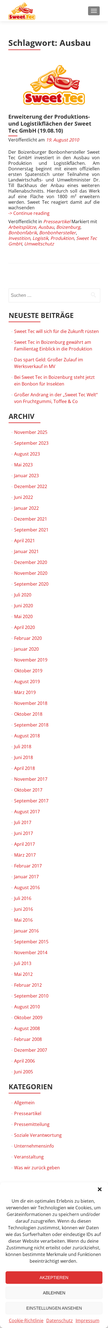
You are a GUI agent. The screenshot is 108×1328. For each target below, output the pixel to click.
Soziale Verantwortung (38, 1135)
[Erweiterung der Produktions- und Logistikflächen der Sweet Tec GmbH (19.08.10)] (54, 85)
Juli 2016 (22, 898)
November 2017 (30, 779)
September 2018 (31, 725)
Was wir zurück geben (37, 1168)
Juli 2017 (22, 822)
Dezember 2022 (30, 486)
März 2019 (25, 692)
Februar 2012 (28, 985)
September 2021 (31, 530)
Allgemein (24, 1103)
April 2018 (24, 768)
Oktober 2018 (28, 714)
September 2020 (31, 584)
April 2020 (24, 627)
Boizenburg (68, 227)
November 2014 (30, 952)
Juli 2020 (22, 595)
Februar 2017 (28, 866)
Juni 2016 (23, 909)
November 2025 (30, 432)
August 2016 (27, 887)
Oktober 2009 (28, 1017)
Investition (19, 238)
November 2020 (30, 573)
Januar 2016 (26, 931)
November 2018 (30, 703)
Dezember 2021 (30, 519)
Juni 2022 (23, 497)
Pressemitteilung (32, 1124)
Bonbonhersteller (57, 233)
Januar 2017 (26, 877)
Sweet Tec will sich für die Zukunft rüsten (56, 331)
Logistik (40, 238)
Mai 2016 (23, 920)
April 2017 (24, 844)
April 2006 (24, 1061)
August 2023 (27, 454)
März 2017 (25, 855)
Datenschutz (59, 1320)
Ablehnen (54, 1292)
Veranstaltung (29, 1157)
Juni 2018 (23, 757)
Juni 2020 (23, 606)
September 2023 (31, 443)
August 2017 (27, 812)
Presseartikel (56, 221)
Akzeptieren (54, 1277)
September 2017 (31, 801)
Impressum (87, 1320)
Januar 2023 (26, 475)
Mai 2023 (23, 465)
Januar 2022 (26, 508)
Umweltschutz (39, 244)
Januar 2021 (26, 551)
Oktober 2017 (28, 790)
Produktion (62, 238)
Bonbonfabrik (22, 233)
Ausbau (46, 227)
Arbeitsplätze (22, 227)
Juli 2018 (22, 746)
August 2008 (27, 1028)
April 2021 (24, 541)
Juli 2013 (22, 963)
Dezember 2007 (30, 1050)
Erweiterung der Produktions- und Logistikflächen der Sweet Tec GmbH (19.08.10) (49, 123)
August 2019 (27, 681)
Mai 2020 (23, 616)
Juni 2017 (23, 833)
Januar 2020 (26, 649)
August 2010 (27, 1007)
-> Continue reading (29, 213)
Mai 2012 (23, 974)
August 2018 (27, 736)
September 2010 (31, 996)
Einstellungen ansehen (54, 1308)
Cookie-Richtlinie (26, 1320)
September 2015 (31, 942)
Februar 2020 (28, 638)
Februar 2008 (28, 1039)
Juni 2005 (23, 1072)
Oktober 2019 (28, 671)
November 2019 (30, 660)
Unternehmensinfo (34, 1146)
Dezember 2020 (30, 562)
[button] (99, 1189)
